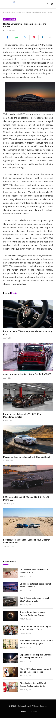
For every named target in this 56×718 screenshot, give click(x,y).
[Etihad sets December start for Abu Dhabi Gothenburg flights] (10, 644)
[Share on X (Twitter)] (25, 37)
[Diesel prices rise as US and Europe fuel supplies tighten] (10, 687)
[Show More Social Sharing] (50, 37)
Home (5, 12)
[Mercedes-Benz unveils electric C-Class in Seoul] (28, 439)
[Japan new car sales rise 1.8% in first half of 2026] (28, 357)
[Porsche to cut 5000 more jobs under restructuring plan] (28, 314)
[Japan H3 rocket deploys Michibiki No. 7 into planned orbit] (10, 658)
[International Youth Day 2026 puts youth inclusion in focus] (10, 630)
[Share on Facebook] (7, 37)
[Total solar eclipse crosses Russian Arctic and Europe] (10, 616)
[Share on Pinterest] (34, 37)
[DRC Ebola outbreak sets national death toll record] (10, 587)
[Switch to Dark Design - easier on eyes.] (47, 4)
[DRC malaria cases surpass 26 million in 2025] (10, 573)
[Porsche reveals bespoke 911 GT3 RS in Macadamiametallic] (28, 397)
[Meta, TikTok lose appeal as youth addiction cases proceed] (10, 672)
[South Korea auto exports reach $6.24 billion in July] (10, 601)
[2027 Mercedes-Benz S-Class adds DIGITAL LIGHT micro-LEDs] (28, 479)
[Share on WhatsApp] (16, 37)
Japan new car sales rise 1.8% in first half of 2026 (27, 374)
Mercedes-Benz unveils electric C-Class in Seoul (26, 457)
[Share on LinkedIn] (43, 37)
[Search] (52, 4)
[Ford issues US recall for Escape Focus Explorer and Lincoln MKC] (28, 522)
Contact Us (33, 711)
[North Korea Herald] (28, 4)
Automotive (9, 19)
